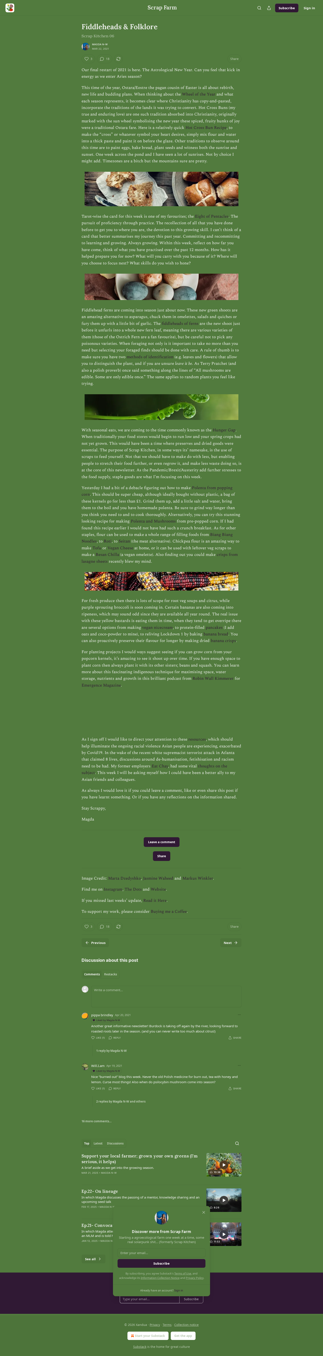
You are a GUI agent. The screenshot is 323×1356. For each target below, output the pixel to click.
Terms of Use (182, 1273)
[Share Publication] (269, 8)
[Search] (259, 8)
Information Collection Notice (160, 1278)
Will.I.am (98, 1065)
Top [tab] (86, 1143)
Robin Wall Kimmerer (213, 678)
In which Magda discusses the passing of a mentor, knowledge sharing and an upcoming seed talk (141, 1199)
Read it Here (155, 900)
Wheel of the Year (198, 94)
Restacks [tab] (110, 974)
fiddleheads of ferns (180, 323)
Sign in (309, 8)
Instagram (113, 889)
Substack (139, 1347)
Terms (167, 1325)
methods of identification (150, 357)
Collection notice (186, 1325)
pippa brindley (102, 1015)
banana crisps (223, 641)
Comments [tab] (92, 974)
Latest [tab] (98, 1143)
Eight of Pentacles (212, 216)
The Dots (133, 889)
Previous (98, 942)
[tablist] (101, 974)
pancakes (214, 627)
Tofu (97, 548)
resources (197, 739)
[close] (203, 1212)
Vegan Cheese (120, 548)
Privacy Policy (194, 1278)
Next (228, 942)
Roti (108, 541)
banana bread (215, 634)
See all (90, 1259)
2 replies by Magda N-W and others (120, 1101)
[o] (224, 1165)
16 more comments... (97, 1121)
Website (158, 889)
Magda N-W (100, 44)
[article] (161, 1167)
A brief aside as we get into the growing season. (118, 1167)
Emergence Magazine (101, 685)
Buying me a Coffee (169, 911)
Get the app (183, 1336)
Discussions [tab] (115, 1143)
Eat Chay (160, 766)
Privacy (155, 1325)
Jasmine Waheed (158, 878)
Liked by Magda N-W (108, 1020)
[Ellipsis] (239, 1014)
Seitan (124, 541)
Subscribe (287, 8)
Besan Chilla (107, 554)
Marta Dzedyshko (124, 878)
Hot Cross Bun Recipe (206, 128)
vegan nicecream (157, 627)
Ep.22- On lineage (100, 1191)
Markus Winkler (197, 878)
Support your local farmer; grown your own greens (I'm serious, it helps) (140, 1158)
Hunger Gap (224, 430)
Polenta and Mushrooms (153, 521)
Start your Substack (150, 1336)
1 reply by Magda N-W (111, 1051)
